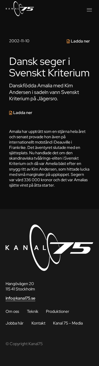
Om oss (12, 311)
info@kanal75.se (20, 298)
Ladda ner (80, 41)
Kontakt (38, 323)
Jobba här (15, 323)
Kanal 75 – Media (68, 323)
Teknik (32, 311)
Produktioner (57, 311)
